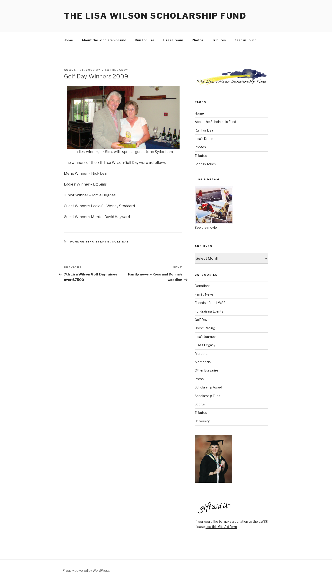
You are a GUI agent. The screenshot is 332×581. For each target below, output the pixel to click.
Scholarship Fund (207, 396)
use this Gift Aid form (221, 527)
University (202, 421)
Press (199, 379)
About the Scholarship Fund (104, 40)
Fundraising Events (90, 241)
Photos (197, 40)
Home (68, 40)
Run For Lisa (144, 40)
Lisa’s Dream (173, 40)
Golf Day (120, 241)
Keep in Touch (245, 40)
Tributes (219, 40)
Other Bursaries (207, 370)
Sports (200, 404)
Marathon (202, 353)
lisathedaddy (114, 69)
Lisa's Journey (205, 337)
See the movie (206, 227)
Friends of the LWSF (210, 303)
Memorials (203, 362)
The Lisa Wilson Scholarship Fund (155, 16)
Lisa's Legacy (205, 345)
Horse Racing (205, 328)
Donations (202, 286)
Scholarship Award (208, 387)
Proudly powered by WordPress (86, 570)
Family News (204, 294)
